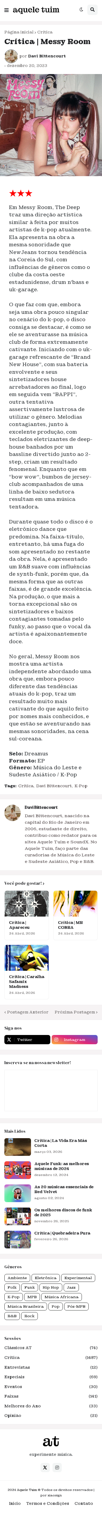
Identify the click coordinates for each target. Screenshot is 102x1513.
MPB (32, 1297)
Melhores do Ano (51, 1406)
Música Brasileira (26, 1306)
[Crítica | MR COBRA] (76, 904)
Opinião (51, 1415)
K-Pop (81, 785)
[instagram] (57, 1467)
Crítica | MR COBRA (70, 925)
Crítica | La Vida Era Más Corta (60, 1143)
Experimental (78, 1278)
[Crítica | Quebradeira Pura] (17, 1239)
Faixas (51, 1396)
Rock (29, 1316)
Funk (29, 1287)
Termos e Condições (47, 1503)
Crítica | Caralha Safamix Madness (26, 981)
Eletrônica (46, 1278)
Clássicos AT (51, 1347)
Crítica (44, 32)
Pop (56, 1306)
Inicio (15, 1503)
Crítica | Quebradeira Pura (62, 1233)
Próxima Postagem (75, 1012)
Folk (12, 1287)
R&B (12, 1316)
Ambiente (17, 1278)
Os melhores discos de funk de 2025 (63, 1212)
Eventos (51, 1386)
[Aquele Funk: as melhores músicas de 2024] (17, 1170)
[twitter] (45, 1467)
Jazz (71, 1287)
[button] (6, 9)
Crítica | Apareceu (19, 925)
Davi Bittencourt (54, 785)
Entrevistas (51, 1367)
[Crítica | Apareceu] (27, 904)
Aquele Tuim (27, 1490)
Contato (84, 1503)
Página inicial (18, 32)
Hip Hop (51, 1287)
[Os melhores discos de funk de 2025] (17, 1216)
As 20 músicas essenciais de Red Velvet (64, 1189)
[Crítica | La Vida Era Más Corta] (17, 1147)
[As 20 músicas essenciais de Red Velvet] (17, 1193)
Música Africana (62, 1297)
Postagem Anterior (27, 1012)
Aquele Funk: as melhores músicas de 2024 (61, 1166)
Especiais (51, 1376)
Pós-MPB (76, 1306)
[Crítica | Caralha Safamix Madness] (27, 958)
